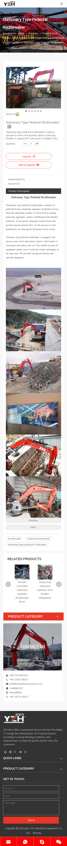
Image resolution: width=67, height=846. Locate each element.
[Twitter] (15, 752)
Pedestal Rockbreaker (38, 538)
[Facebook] (5, 752)
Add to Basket (27, 165)
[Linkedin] (10, 752)
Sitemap (37, 832)
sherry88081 (15, 692)
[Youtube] (21, 752)
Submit (31, 820)
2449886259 (16, 688)
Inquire (26, 156)
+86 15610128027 (18, 679)
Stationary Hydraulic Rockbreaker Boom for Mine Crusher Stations (51, 590)
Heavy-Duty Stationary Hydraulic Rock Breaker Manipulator (28, 590)
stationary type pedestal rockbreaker (27, 544)
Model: (11, 179)
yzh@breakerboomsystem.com (26, 683)
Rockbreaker (14, 538)
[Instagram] (26, 752)
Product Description (18, 191)
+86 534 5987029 (18, 675)
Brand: (11, 183)
